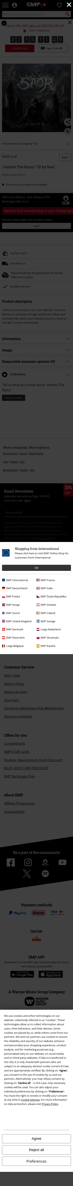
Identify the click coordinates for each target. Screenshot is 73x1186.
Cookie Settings (30, 1099)
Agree (36, 1139)
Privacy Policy (50, 1104)
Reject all (36, 1150)
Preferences (36, 1161)
